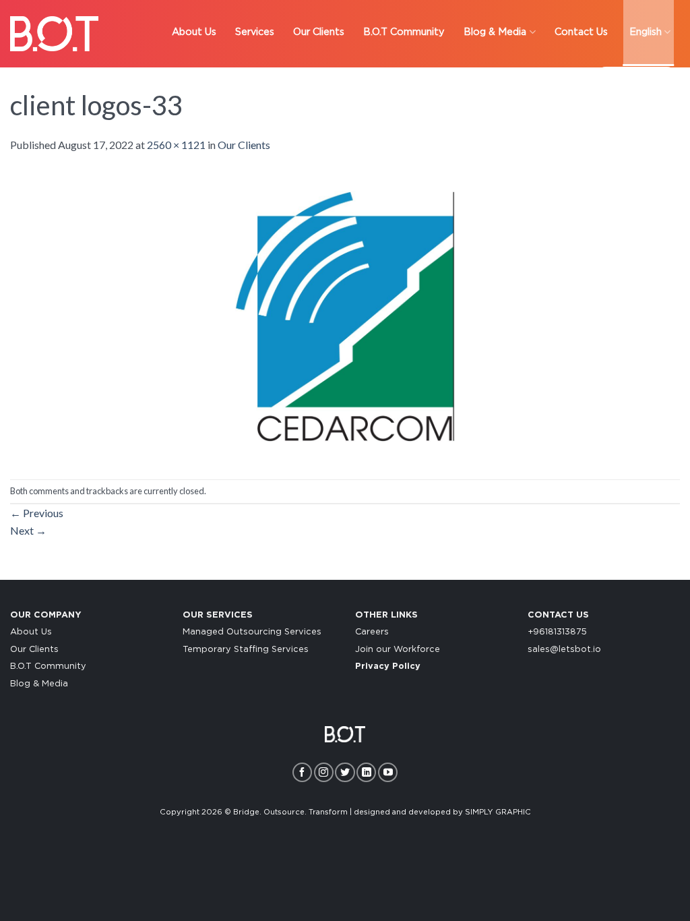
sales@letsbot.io (564, 649)
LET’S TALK (636, 81)
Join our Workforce (397, 649)
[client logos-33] (345, 314)
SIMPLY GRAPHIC (498, 812)
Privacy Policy (387, 666)
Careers (372, 632)
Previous (36, 512)
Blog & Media (39, 684)
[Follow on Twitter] (344, 772)
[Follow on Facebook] (302, 772)
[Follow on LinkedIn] (366, 772)
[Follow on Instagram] (324, 772)
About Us (31, 632)
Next (28, 530)
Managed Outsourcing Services (252, 632)
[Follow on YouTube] (388, 772)
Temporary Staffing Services (246, 649)
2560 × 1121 (176, 144)
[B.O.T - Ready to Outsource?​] (54, 33)
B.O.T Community (48, 666)
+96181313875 (557, 632)
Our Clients (244, 144)
